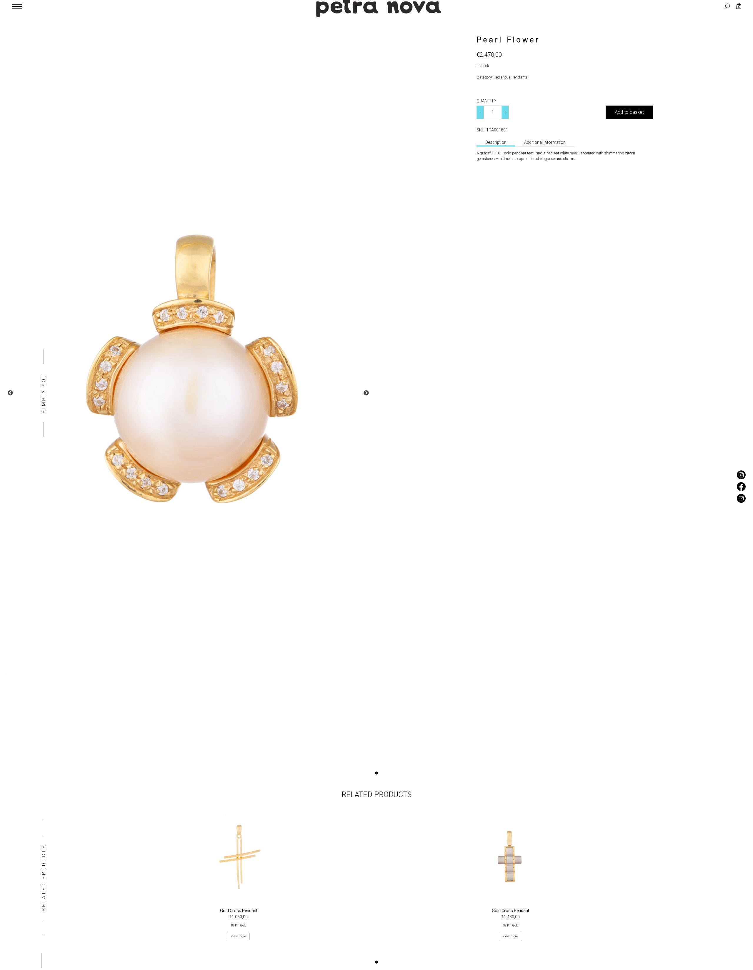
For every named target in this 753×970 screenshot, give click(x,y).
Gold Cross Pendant (238, 910)
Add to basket (629, 112)
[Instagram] (741, 477)
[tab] (496, 142)
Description (496, 142)
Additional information (545, 142)
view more (238, 936)
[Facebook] (741, 489)
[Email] (741, 501)
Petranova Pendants (511, 77)
